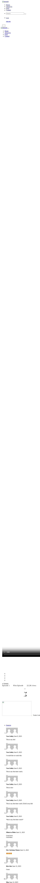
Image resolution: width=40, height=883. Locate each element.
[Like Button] (7, 743)
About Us (9, 6)
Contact (8, 10)
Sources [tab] (8, 725)
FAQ (7, 8)
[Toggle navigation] (3, 25)
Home (8, 5)
